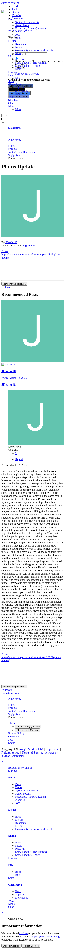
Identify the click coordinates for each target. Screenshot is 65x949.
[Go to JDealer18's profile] (32, 236)
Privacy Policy (16, 733)
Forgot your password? (28, 73)
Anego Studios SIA (31, 749)
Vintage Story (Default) (28, 726)
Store (11, 81)
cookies (23, 933)
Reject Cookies (31, 946)
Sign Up (13, 770)
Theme (12, 723)
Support (19, 87)
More (18, 37)
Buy (10, 75)
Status (11, 742)
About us (20, 31)
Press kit (19, 59)
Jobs (17, 34)
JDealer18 (11, 242)
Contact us (14, 736)
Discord (16, 12)
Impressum (52, 749)
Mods (11, 99)
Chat (11, 103)
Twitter (16, 9)
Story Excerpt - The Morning (31, 62)
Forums (12, 72)
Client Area (14, 84)
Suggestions (29, 245)
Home (11, 19)
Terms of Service (32, 752)
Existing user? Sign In (20, 767)
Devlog (12, 40)
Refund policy (10, 752)
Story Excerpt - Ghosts (27, 65)
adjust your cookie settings (46, 936)
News (18, 47)
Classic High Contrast (27, 730)
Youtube (16, 15)
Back (18, 784)
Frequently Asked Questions (30, 28)
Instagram (17, 18)
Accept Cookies (11, 946)
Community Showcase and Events (34, 50)
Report (19, 459)
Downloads (21, 90)
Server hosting (23, 25)
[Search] (2, 122)
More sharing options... (14, 284)
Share (4, 251)
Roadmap (20, 44)
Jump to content (10, 2)
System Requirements (27, 22)
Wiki (11, 96)
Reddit (15, 5)
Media (11, 56)
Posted (14, 377)
